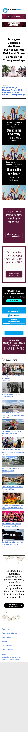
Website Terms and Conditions (16, 656)
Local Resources (6, 637)
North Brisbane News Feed (9, 360)
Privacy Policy (5, 656)
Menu (23, 4)
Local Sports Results (7, 649)
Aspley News (4, 654)
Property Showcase (7, 645)
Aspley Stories (5, 629)
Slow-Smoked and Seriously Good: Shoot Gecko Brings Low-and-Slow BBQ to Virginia (12, 544)
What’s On (4, 641)
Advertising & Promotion (15, 659)
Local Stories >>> (14, 333)
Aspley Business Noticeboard (9, 633)
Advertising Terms (5, 657)
